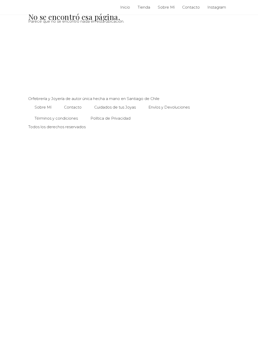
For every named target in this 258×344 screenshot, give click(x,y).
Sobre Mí (166, 7)
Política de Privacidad (110, 118)
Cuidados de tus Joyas (115, 107)
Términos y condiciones (56, 118)
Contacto (191, 7)
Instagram (216, 7)
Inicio (125, 7)
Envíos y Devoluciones (169, 107)
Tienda (144, 7)
